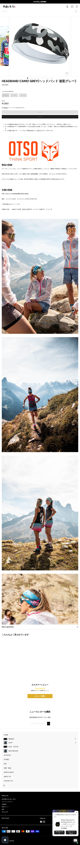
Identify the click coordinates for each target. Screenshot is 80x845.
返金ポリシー (5, 806)
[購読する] (48, 723)
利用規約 (4, 804)
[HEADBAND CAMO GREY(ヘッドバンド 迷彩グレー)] (15, 655)
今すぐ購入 (40, 117)
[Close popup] (76, 812)
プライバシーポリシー (7, 801)
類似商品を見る (59, 832)
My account (5, 812)
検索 (3, 809)
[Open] (5, 839)
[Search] (76, 11)
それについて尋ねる (71, 832)
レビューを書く (40, 696)
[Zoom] (67, 73)
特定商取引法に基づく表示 (9, 799)
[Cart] (72, 7)
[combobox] (40, 11)
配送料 (5, 107)
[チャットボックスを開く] (75, 841)
